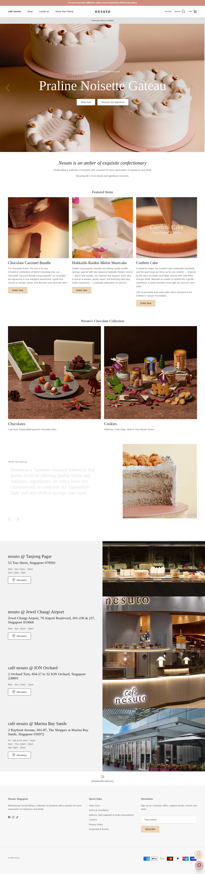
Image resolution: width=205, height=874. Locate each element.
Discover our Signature (112, 111)
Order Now (17, 290)
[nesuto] (102, 11)
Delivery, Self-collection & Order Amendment (111, 815)
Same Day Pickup (64, 11)
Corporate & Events (99, 829)
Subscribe (150, 829)
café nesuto (14, 11)
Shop (30, 11)
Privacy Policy (96, 824)
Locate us (44, 11)
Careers (93, 819)
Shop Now (86, 111)
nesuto (16, 858)
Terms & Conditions (99, 810)
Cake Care (94, 805)
